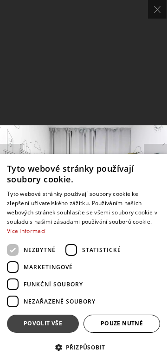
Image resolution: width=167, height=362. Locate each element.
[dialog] (83, 258)
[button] (83, 347)
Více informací (26, 231)
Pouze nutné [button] (122, 323)
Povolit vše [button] (43, 323)
